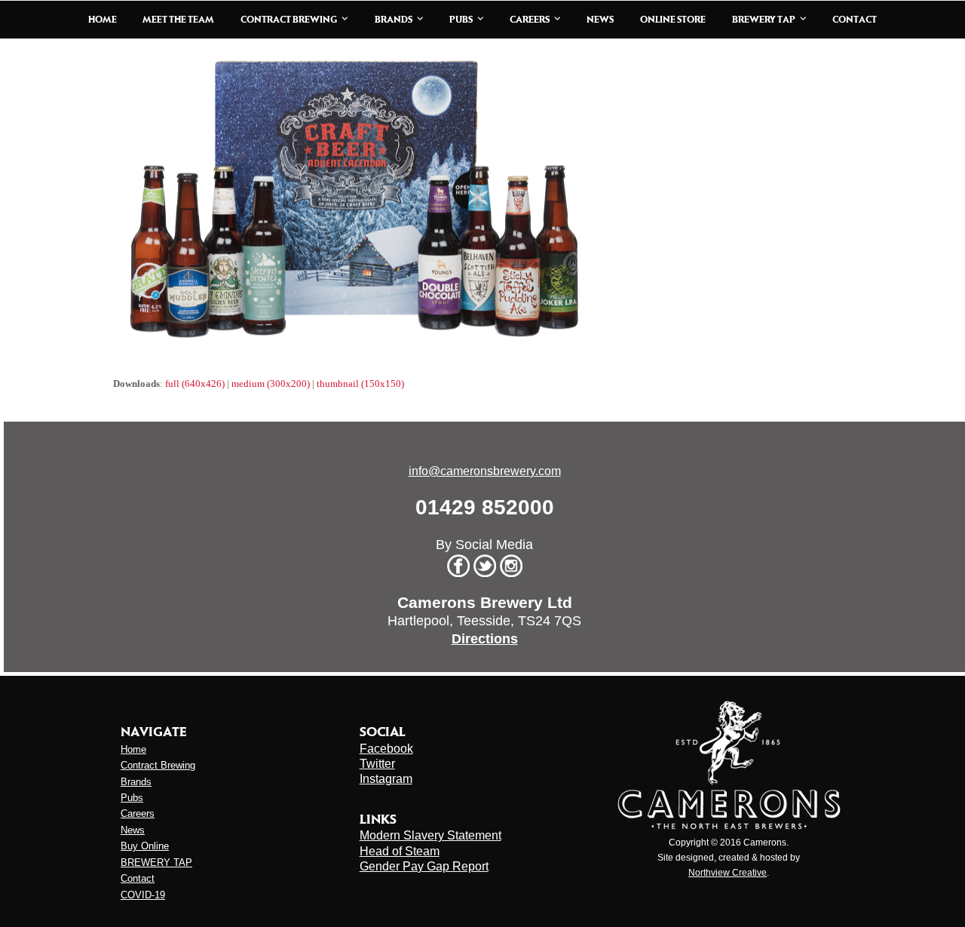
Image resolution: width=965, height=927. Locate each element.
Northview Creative (727, 872)
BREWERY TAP (156, 862)
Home (133, 749)
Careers (138, 813)
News (133, 830)
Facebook (386, 748)
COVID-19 (143, 895)
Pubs (132, 797)
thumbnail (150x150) (360, 383)
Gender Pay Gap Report (424, 866)
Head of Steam (400, 851)
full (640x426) (195, 383)
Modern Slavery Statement (430, 835)
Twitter (377, 763)
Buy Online (145, 846)
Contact (138, 878)
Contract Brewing (158, 765)
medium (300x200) (270, 383)
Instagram (386, 778)
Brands (136, 781)
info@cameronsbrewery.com (485, 471)
